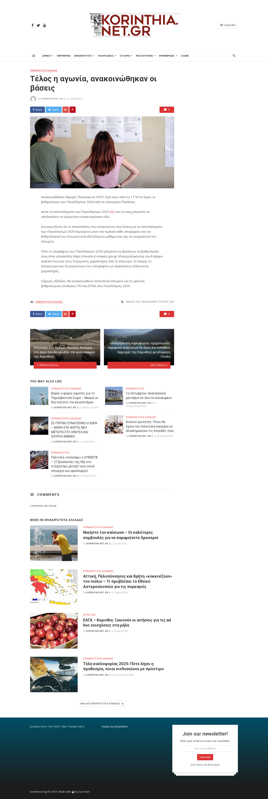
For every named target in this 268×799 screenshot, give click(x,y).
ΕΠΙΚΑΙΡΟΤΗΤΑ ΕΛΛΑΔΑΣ (43, 70)
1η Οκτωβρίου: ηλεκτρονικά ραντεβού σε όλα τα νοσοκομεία (149, 395)
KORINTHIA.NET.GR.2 (53, 98)
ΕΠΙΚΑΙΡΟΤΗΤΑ (83, 55)
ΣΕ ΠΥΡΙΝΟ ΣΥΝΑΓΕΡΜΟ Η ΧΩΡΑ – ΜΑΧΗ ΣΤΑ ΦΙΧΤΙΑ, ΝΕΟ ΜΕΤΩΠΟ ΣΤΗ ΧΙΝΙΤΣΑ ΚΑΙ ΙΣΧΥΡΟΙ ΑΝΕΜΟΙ (74, 429)
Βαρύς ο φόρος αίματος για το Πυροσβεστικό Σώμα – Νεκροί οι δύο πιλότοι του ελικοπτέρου (74, 397)
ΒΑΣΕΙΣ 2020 (134, 301)
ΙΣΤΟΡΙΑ (125, 55)
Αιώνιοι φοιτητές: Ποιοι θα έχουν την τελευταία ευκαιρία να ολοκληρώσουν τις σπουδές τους (150, 426)
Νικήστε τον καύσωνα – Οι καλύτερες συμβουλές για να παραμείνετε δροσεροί (120, 535)
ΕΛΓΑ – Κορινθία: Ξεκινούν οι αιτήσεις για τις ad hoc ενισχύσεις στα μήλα (127, 622)
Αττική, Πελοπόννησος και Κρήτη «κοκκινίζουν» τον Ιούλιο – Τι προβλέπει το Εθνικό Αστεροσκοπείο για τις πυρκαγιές (127, 581)
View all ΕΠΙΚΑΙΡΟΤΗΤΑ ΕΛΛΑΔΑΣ (100, 703)
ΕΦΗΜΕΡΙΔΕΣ (167, 55)
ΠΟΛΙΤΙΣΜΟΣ (106, 55)
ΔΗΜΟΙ (46, 55)
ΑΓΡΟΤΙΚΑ (89, 614)
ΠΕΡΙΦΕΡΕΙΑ (64, 55)
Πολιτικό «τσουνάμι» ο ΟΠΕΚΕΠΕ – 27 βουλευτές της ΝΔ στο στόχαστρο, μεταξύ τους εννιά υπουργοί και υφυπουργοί (74, 464)
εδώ (112, 212)
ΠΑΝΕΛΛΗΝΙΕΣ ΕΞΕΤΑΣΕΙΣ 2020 (158, 301)
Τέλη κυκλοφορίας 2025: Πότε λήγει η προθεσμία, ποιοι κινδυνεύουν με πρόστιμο (123, 666)
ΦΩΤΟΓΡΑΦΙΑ (144, 55)
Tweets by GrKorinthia (114, 726)
